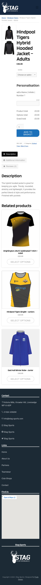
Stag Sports (9, 425)
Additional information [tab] (15, 160)
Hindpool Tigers (12, 18)
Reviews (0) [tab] (11, 166)
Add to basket (28, 133)
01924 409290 (10, 412)
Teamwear (6, 471)
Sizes (20, 70)
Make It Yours (24, 146)
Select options (21, 261)
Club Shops (7, 478)
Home (4, 18)
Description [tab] (10, 154)
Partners (5, 465)
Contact (5, 485)
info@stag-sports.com (13, 418)
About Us (6, 458)
